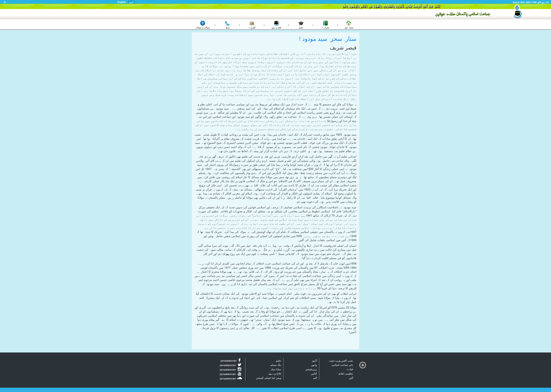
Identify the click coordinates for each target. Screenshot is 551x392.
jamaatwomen (229, 360)
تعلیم (278, 360)
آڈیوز (314, 360)
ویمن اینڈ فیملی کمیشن (268, 377)
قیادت (350, 369)
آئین (351, 377)
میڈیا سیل (276, 369)
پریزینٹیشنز (311, 369)
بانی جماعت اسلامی (342, 365)
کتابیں (314, 373)
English (122, 2)
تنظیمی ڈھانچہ (345, 373)
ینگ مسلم (275, 365)
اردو (131, 2)
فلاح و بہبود (274, 373)
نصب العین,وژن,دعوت (341, 360)
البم (315, 377)
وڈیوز (314, 365)
